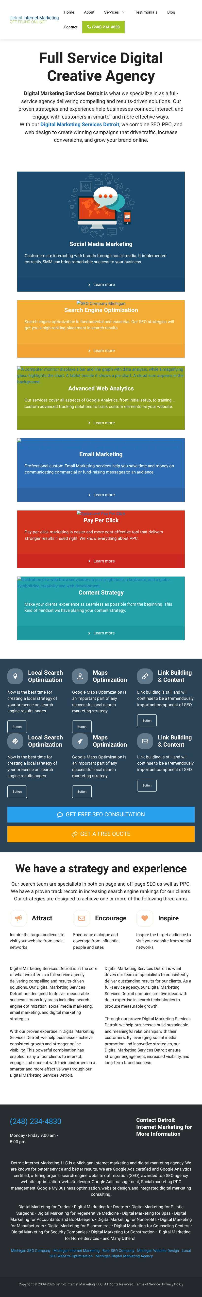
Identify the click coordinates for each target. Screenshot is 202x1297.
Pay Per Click (101, 520)
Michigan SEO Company (30, 1250)
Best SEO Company (118, 1250)
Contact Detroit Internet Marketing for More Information (164, 1127)
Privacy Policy (172, 1284)
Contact (70, 27)
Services (111, 12)
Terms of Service (147, 1284)
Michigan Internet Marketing (76, 1250)
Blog (171, 12)
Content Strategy (101, 592)
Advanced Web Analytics (101, 388)
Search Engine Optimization (101, 310)
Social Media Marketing (101, 244)
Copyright (26, 1284)
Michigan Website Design (158, 1250)
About (89, 12)
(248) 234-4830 (105, 27)
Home (69, 12)
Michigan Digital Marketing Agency (124, 1256)
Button (17, 727)
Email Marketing (101, 454)
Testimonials (146, 12)
